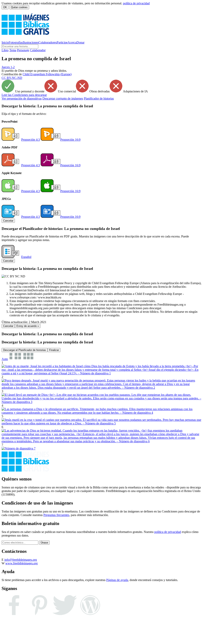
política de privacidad (136, 3)
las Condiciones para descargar (24, 95)
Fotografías (16, 42)
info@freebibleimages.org (20, 559)
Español (26, 257)
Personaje (23, 50)
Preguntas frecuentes (56, 515)
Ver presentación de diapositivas (22, 98)
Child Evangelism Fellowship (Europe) (47, 74)
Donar (80, 42)
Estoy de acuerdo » (27, 326)
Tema (12, 50)
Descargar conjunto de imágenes (62, 98)
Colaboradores (47, 42)
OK (5, 7)
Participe (62, 42)
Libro (5, 50)
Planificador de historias (99, 98)
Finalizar (54, 350)
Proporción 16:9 (70, 139)
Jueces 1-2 (8, 67)
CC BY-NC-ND (12, 77)
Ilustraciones (30, 42)
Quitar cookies (19, 7)
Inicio (5, 42)
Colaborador (38, 50)
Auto (5, 359)
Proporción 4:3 (30, 139)
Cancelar (8, 220)
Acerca (72, 42)
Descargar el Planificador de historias (24, 350)
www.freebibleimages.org (21, 563)
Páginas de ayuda (117, 580)
